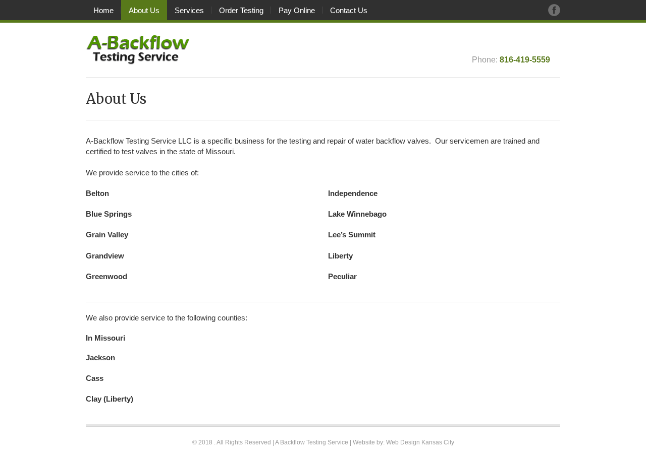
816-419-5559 (525, 59)
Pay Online (297, 10)
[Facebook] (554, 10)
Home (103, 10)
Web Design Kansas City (420, 442)
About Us (144, 10)
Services (189, 10)
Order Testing (241, 10)
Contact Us (348, 10)
